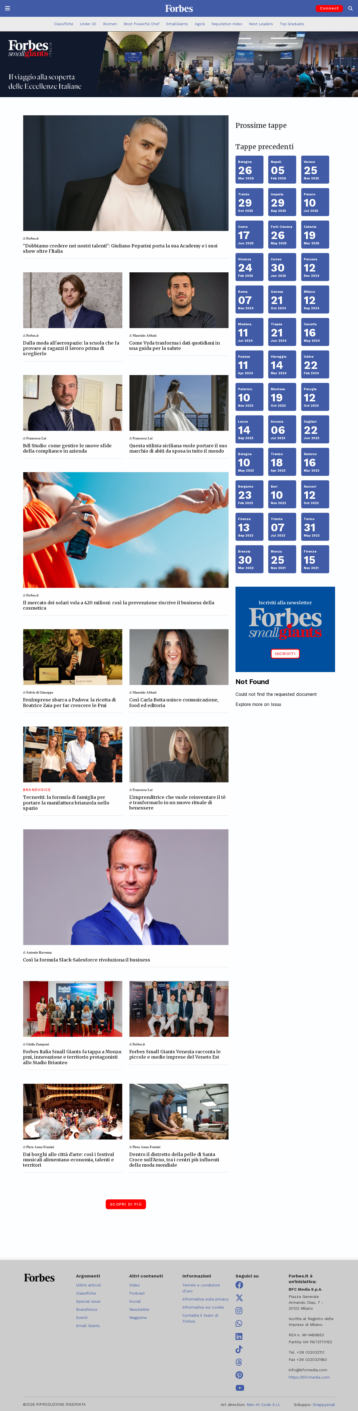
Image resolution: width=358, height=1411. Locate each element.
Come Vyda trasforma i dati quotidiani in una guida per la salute (174, 345)
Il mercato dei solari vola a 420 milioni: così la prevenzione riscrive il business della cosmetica (118, 605)
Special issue (88, 1301)
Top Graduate (292, 24)
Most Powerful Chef (141, 24)
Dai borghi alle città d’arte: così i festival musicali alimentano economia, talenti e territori (68, 1160)
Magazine (138, 1317)
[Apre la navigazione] (7, 8)
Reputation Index (226, 24)
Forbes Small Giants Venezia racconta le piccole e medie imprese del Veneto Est (175, 1054)
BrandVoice (86, 1309)
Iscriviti (285, 653)
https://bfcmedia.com (309, 1377)
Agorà (200, 24)
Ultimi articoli (88, 1285)
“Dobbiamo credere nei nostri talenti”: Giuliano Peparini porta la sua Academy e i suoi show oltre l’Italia (120, 248)
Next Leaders (261, 24)
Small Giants (88, 1325)
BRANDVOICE (37, 790)
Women (110, 24)
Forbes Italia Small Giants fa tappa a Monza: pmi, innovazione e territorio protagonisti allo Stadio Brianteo (72, 1057)
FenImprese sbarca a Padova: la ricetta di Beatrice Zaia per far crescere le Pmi (69, 702)
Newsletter (139, 1309)
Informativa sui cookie (203, 1307)
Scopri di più (126, 1204)
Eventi (82, 1317)
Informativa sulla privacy (205, 1299)
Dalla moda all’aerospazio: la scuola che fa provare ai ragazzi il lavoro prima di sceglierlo (71, 348)
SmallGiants (177, 24)
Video (134, 1285)
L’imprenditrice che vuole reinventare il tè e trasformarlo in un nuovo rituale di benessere (177, 802)
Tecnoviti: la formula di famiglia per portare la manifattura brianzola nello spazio (66, 802)
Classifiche (63, 24)
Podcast (137, 1293)
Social (135, 1301)
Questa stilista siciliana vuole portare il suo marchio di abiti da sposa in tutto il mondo (178, 448)
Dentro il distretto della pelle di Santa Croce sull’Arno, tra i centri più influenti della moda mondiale (174, 1160)
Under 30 (88, 24)
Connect (329, 8)
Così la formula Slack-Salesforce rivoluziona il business (86, 960)
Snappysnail (324, 1404)
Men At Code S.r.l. (264, 1404)
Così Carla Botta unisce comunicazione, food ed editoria (173, 702)
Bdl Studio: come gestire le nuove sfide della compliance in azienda (67, 448)
